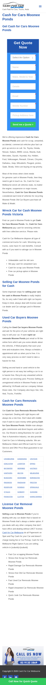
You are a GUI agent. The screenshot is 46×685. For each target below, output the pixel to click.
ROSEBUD (21, 487)
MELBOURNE (34, 473)
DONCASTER (8, 464)
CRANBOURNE (9, 459)
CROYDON (33, 459)
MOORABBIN (21, 478)
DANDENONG (22, 459)
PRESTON (33, 482)
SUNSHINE (33, 492)
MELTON (20, 473)
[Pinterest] (16, 677)
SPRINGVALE (34, 487)
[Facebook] (4, 677)
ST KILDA (7, 492)
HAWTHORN (8, 473)
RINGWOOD (8, 482)
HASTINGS (33, 468)
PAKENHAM (21, 482)
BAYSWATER (8, 468)
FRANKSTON (8, 497)
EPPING (32, 464)
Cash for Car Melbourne (12, 532)
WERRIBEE (21, 468)
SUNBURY (21, 492)
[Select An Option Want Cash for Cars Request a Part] (23, 57)
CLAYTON (20, 497)
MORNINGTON (35, 478)
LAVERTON (21, 464)
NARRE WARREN (36, 497)
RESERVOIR (8, 487)
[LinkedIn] (10, 677)
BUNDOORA (8, 478)
